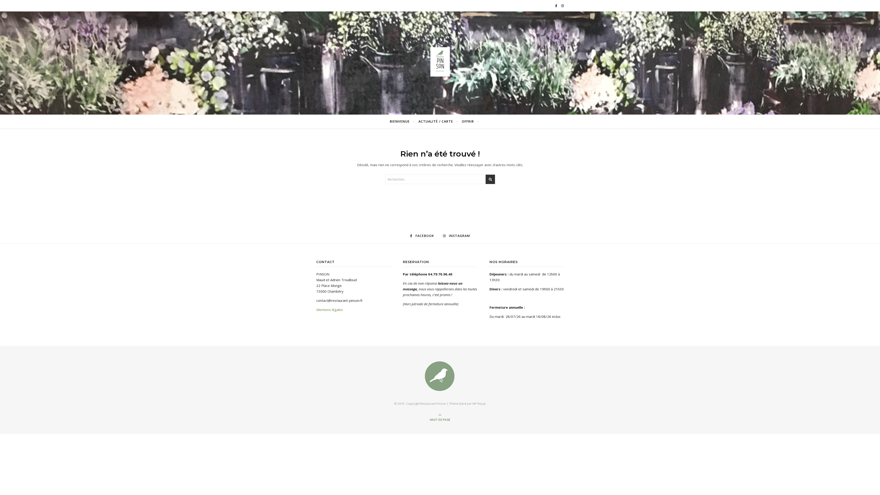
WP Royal (478, 404)
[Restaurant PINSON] (440, 62)
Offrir (468, 121)
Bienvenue (400, 121)
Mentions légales (329, 309)
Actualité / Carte (435, 121)
